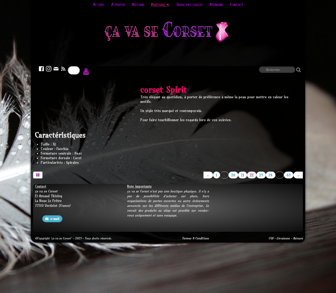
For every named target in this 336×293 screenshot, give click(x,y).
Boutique (160, 4)
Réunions (216, 4)
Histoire (138, 4)
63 (289, 175)
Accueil (98, 4)
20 (233, 175)
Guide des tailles (189, 4)
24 (270, 175)
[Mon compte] (86, 71)
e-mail (54, 219)
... (224, 175)
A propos (118, 4)
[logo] (168, 33)
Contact (236, 4)
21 (242, 175)
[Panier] (74, 70)
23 (261, 175)
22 (251, 175)
